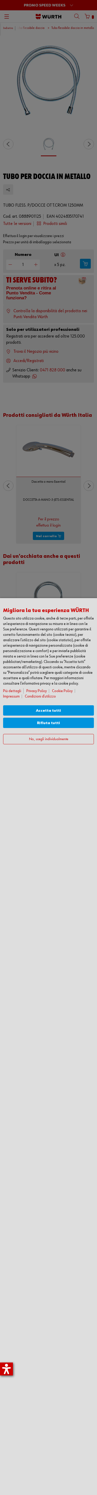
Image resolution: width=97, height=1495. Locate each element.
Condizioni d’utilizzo (40, 696)
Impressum (11, 696)
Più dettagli (12, 691)
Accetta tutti (48, 711)
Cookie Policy (62, 691)
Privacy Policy (36, 691)
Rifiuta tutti (48, 723)
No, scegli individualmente (48, 739)
